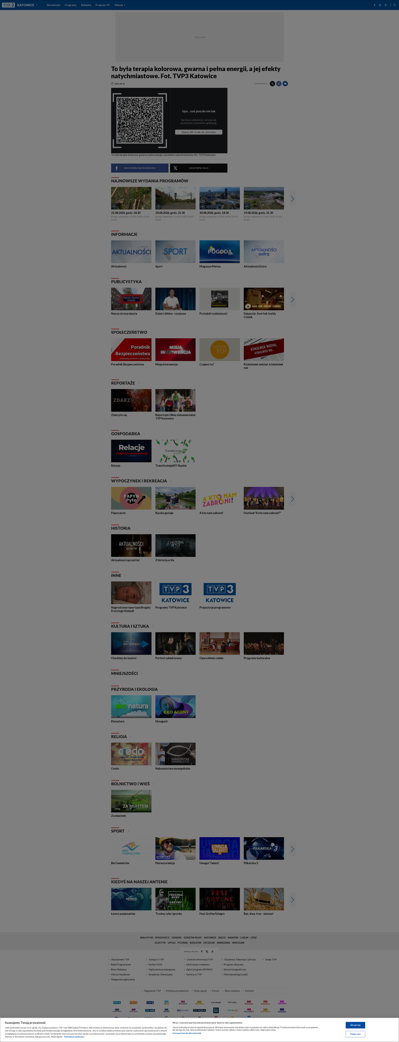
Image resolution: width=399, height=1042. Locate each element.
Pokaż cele (355, 1034)
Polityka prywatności (74, 1036)
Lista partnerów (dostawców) (187, 1033)
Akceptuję (355, 1025)
